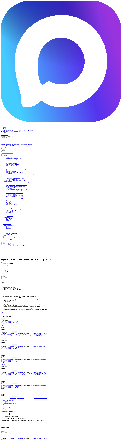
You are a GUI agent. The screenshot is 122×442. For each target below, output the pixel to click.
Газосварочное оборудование (9, 200)
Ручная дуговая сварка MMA (12, 159)
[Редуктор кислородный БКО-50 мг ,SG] (9, 321)
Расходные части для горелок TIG (13, 197)
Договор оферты (6, 408)
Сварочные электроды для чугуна (13, 179)
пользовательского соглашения (40, 278)
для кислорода (9, 230)
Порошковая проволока (11, 171)
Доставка (5, 126)
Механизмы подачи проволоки (12, 164)
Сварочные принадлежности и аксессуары (12, 209)
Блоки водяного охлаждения (12, 165)
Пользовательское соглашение (9, 403)
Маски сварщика (9, 206)
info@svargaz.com (4, 133)
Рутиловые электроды (8, 239)
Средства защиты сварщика (9, 205)
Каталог (2, 152)
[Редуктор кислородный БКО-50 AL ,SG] (10, 347)
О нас (4, 124)
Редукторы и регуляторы (8, 225)
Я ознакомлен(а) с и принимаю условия (24, 278)
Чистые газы (8, 221)
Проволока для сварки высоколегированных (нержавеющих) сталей (20, 169)
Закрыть (2, 319)
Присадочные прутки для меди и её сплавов (15, 186)
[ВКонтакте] (9, 414)
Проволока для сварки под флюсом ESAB (15, 172)
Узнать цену (3, 270)
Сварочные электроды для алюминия (14, 177)
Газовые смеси (9, 218)
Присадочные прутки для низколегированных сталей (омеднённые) (20, 182)
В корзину (3, 312)
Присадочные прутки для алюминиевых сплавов (16, 185)
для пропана (8, 232)
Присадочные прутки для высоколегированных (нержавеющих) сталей (21, 183)
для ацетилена (9, 227)
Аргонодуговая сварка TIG (11, 160)
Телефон (2, 330)
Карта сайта (5, 404)
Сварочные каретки (7, 234)
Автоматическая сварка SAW (12, 163)
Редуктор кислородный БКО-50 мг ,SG (9, 322)
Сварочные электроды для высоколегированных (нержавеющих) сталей (21, 175)
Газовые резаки (9, 202)
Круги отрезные (9, 216)
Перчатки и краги (9, 208)
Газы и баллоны (6, 217)
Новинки (5, 235)
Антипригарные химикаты (11, 204)
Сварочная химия (7, 203)
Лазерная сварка (6, 222)
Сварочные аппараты (7, 157)
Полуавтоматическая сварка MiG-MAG (14, 158)
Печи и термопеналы (10, 212)
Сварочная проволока (8, 166)
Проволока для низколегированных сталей (15, 167)
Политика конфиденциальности (10, 407)
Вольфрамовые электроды (11, 187)
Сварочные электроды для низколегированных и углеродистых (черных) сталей (23, 174)
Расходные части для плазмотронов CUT (14, 198)
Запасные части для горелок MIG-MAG (14, 193)
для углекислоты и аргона (11, 233)
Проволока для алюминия (11, 170)
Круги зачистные (9, 214)
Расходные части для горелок (9, 191)
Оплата (4, 127)
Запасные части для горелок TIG (13, 194)
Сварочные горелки (7, 188)
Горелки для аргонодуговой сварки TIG (14, 190)
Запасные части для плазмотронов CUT (14, 195)
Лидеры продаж (6, 236)
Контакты (5, 128)
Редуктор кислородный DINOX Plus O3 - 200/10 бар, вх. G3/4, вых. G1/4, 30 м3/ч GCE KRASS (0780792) (23, 335)
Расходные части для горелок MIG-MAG (14, 196)
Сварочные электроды (8, 173)
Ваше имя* (3, 329)
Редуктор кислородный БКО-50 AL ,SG (9, 348)
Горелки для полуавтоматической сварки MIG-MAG (17, 189)
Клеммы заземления (10, 211)
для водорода (8, 228)
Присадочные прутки (7, 181)
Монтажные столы (7, 224)
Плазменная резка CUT (11, 162)
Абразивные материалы (8, 213)
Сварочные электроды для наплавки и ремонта (16, 180)
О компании (5, 401)
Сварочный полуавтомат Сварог (10, 237)
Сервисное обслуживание (8, 400)
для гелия (8, 229)
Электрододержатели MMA (12, 210)
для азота (8, 226)
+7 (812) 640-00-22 (4, 135)
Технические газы (9, 219)
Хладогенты (8, 220)
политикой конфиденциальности (17, 278)
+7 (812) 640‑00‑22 (12, 411)
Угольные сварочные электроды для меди (15, 178)
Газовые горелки (9, 201)
